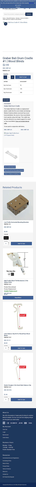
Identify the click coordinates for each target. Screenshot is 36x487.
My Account (5, 434)
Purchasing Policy (7, 460)
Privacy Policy (6, 466)
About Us (5, 471)
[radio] (6, 237)
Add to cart (23, 77)
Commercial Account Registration (11, 458)
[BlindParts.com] (15, 8)
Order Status (6, 437)
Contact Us (5, 474)
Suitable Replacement (10, 291)
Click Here (31, 3)
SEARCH (29, 14)
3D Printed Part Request (8, 477)
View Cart (5, 429)
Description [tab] (6, 100)
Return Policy (6, 463)
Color (6, 234)
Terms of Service (7, 468)
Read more (18, 297)
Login (4, 432)
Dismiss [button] (18, 7)
